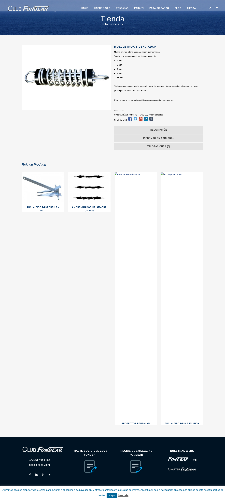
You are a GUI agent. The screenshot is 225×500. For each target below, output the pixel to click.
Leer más (123, 495)
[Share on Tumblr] (151, 120)
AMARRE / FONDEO (138, 115)
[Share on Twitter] (135, 120)
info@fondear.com (39, 464)
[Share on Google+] (140, 120)
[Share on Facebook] (130, 120)
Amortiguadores (156, 115)
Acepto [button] (112, 495)
